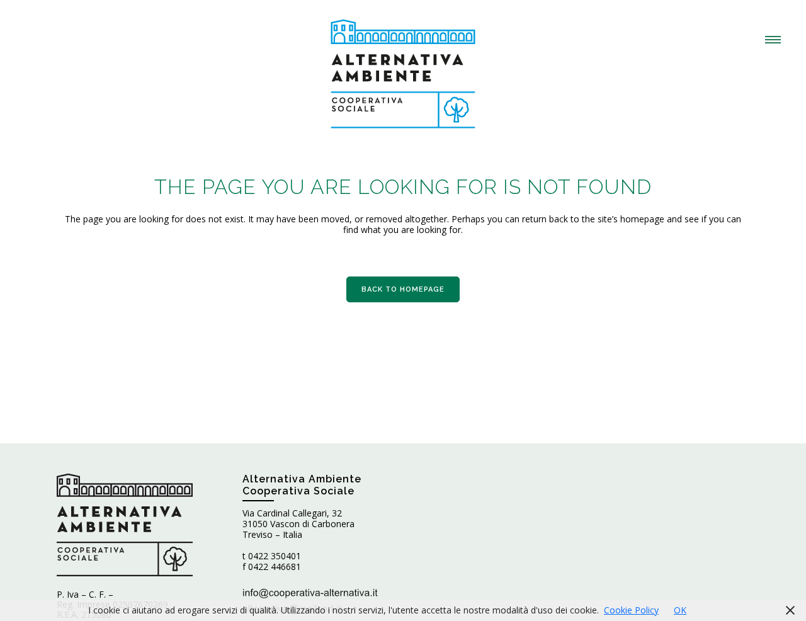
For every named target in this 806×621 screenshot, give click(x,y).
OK (680, 610)
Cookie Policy (631, 610)
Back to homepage (403, 289)
